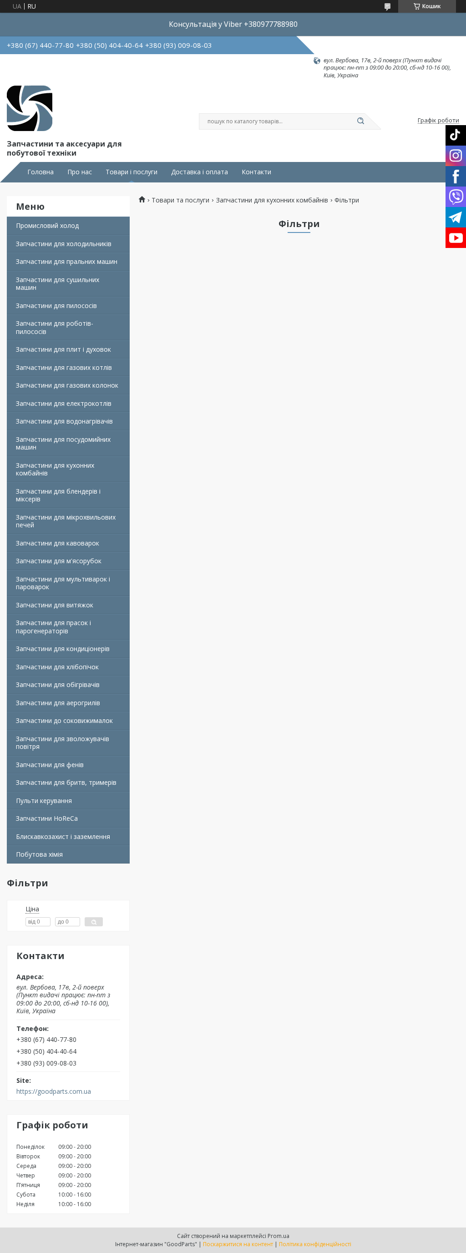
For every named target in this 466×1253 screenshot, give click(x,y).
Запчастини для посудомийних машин (63, 443)
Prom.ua (278, 1236)
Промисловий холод (47, 225)
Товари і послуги (131, 172)
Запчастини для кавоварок (57, 543)
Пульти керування (44, 800)
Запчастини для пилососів (56, 305)
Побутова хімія (39, 854)
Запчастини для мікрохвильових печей (66, 521)
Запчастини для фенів (50, 764)
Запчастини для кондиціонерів (63, 648)
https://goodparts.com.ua (53, 1091)
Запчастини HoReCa (47, 818)
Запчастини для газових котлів (64, 367)
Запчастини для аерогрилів (58, 702)
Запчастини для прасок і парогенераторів (53, 626)
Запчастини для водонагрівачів (64, 421)
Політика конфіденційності (315, 1244)
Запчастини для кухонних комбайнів (55, 469)
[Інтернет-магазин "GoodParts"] (29, 108)
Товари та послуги (180, 200)
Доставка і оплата (199, 172)
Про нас (79, 172)
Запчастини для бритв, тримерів (66, 782)
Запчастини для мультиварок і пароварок (63, 583)
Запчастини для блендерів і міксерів (58, 495)
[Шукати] (360, 121)
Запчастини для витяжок (54, 605)
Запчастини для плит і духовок (63, 349)
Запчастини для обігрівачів (58, 684)
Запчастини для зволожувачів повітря (62, 742)
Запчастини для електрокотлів (63, 403)
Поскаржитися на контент (238, 1244)
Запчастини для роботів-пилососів (54, 327)
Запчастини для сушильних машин (57, 283)
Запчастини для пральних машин (66, 261)
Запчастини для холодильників (63, 243)
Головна (40, 172)
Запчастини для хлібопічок (57, 666)
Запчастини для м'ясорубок (58, 560)
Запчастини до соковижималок (64, 720)
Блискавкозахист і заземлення (63, 836)
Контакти (256, 172)
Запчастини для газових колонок (67, 385)
